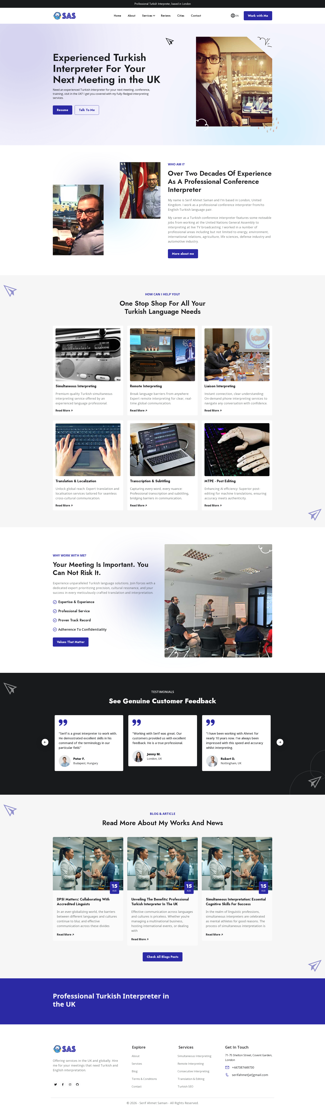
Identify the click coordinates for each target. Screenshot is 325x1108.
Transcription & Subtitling (150, 481)
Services (147, 16)
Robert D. (228, 759)
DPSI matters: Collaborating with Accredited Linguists (83, 902)
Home (118, 16)
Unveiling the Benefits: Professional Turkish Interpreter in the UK (160, 902)
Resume (62, 110)
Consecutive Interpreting (193, 1071)
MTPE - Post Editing (220, 481)
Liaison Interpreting (219, 386)
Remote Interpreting (146, 386)
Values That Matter (70, 642)
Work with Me (258, 16)
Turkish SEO (185, 1086)
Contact (196, 16)
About (132, 16)
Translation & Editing (191, 1079)
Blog (134, 1071)
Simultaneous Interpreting (76, 386)
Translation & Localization (76, 481)
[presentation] (280, 742)
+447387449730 (243, 1067)
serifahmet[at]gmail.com (250, 1075)
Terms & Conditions (144, 1079)
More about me (183, 254)
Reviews (166, 16)
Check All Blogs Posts (162, 957)
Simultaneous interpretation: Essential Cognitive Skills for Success (236, 902)
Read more (63, 410)
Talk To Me (87, 110)
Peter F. (79, 759)
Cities (181, 16)
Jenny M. (153, 754)
